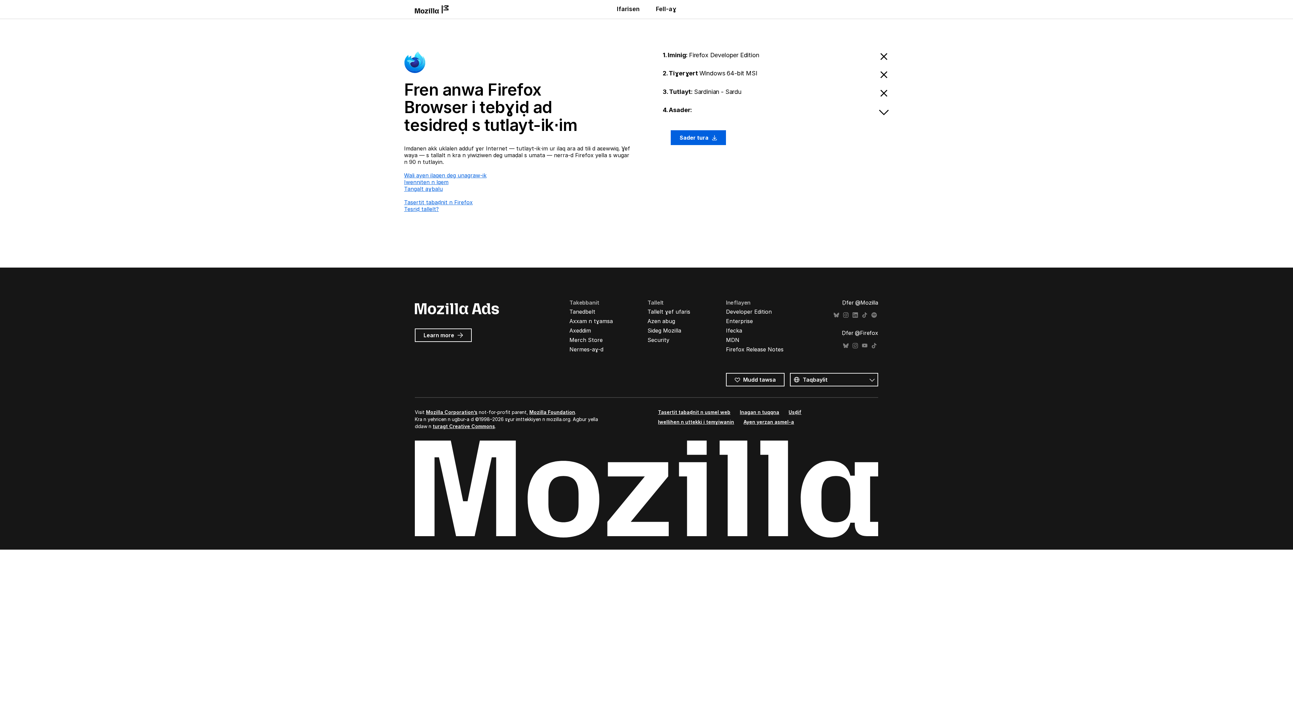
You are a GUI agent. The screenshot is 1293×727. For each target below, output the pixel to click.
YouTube (865, 346)
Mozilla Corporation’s (451, 412)
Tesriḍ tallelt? (421, 209)
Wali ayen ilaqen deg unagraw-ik (445, 175)
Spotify (874, 315)
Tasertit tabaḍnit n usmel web (694, 412)
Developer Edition (749, 311)
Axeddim (580, 330)
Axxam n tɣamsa (591, 321)
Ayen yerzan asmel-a (768, 422)
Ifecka (734, 330)
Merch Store (586, 340)
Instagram (846, 315)
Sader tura (694, 137)
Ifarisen (628, 8)
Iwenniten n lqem (426, 182)
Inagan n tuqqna (759, 412)
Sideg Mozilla (664, 330)
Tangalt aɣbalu (423, 188)
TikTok (865, 315)
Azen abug (661, 321)
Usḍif (795, 412)
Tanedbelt (582, 311)
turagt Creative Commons (464, 426)
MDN (732, 340)
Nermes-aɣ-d (586, 349)
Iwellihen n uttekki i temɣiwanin (696, 422)
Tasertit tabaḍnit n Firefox (438, 202)
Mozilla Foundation (552, 412)
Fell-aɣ (666, 8)
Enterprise (739, 321)
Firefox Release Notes (755, 349)
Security (658, 340)
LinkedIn (855, 315)
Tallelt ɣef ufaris (669, 311)
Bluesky (836, 315)
